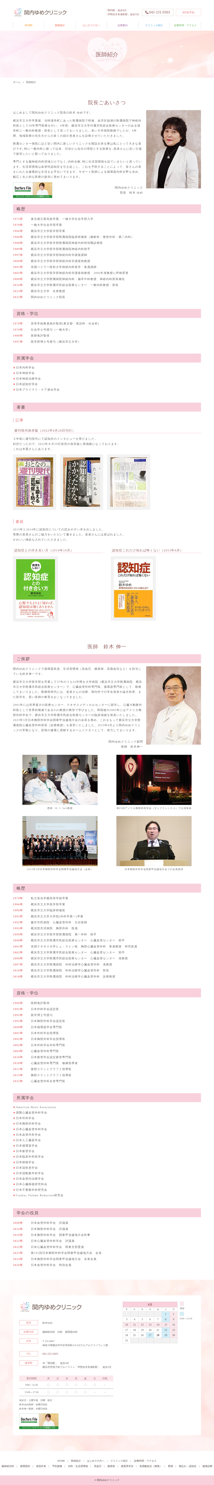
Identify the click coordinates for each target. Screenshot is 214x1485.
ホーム (17, 82)
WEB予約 (188, 12)
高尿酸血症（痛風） (150, 1466)
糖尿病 (111, 1466)
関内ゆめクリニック (44, 12)
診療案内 (123, 25)
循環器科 (25, 1466)
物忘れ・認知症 (187, 1466)
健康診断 (207, 1466)
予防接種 (57, 1466)
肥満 (170, 1466)
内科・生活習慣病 (78, 1466)
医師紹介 (60, 25)
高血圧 (98, 1466)
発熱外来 (41, 1466)
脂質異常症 (127, 1466)
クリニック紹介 (154, 25)
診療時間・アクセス (185, 25)
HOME (29, 25)
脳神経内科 (8, 1466)
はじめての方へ (91, 25)
